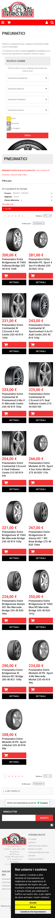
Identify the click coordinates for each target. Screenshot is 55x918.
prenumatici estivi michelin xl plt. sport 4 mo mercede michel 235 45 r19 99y (41, 676)
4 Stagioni (15, 128)
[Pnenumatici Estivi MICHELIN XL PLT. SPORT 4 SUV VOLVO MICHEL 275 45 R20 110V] (41, 443)
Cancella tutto (8, 204)
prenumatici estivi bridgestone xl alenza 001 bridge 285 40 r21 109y (12, 674)
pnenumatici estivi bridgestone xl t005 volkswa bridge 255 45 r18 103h (14, 264)
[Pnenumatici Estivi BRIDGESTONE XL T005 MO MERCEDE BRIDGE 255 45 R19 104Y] (14, 512)
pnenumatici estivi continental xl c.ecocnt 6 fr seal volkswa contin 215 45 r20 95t (40, 400)
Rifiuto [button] (33, 907)
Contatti (32, 842)
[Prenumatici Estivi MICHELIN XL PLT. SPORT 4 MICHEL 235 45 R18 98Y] (14, 719)
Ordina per (26, 224)
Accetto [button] (33, 903)
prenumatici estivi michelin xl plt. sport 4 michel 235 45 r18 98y (14, 743)
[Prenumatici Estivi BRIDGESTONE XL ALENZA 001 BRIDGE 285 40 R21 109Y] (14, 650)
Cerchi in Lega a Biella (38, 846)
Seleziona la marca (16, 110)
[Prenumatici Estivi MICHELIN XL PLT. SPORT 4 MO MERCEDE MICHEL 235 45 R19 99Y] (41, 650)
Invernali (15, 123)
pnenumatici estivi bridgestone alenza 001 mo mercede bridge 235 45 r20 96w (13, 607)
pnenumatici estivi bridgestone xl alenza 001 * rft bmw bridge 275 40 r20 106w (40, 538)
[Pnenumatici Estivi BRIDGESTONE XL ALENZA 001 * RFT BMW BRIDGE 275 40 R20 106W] (41, 512)
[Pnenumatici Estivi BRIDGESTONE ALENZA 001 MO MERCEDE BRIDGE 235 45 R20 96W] (14, 581)
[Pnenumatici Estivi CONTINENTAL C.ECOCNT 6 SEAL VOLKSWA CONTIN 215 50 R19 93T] (14, 443)
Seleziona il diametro (17, 99)
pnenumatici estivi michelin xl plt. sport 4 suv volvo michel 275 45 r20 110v (41, 467)
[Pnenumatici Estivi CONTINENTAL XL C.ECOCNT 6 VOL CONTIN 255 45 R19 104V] (14, 305)
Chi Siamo (32, 839)
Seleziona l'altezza (16, 89)
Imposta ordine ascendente (49, 223)
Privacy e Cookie (35, 849)
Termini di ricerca (36, 859)
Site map (31, 856)
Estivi (13, 118)
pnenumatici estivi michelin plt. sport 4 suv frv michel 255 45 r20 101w (40, 264)
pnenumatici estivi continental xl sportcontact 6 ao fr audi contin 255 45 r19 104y (41, 331)
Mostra (39, 216)
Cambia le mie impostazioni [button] (33, 912)
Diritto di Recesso (9, 889)
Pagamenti (6, 879)
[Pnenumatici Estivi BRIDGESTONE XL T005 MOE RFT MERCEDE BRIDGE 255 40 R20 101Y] (41, 581)
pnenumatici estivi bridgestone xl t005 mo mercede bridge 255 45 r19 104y (14, 536)
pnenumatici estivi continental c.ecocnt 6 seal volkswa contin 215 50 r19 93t (14, 469)
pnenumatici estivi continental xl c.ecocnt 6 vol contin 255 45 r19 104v (12, 331)
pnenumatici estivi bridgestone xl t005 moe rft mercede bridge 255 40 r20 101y (40, 607)
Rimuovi (51, 193)
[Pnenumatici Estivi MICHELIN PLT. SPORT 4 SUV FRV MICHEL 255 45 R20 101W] (41, 239)
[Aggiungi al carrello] (14, 276)
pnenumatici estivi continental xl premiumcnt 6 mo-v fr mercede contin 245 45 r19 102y (13, 400)
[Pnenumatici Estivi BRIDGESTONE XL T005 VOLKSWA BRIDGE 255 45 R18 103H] (14, 239)
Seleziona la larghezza (17, 78)
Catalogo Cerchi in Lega (38, 852)
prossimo (22, 216)
